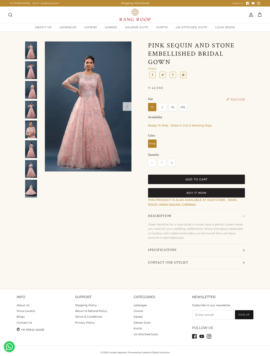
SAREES (111, 27)
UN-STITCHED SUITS (191, 27)
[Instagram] (258, 3)
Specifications (162, 250)
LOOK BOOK (225, 27)
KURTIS (162, 27)
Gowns (138, 311)
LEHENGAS (67, 27)
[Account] (250, 14)
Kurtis (138, 328)
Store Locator (26, 311)
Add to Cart (196, 179)
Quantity (153, 155)
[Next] (127, 106)
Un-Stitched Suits (146, 334)
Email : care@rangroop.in (46, 3)
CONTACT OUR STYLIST (168, 263)
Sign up (244, 314)
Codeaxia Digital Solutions (156, 352)
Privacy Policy (85, 322)
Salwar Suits (142, 322)
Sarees (138, 316)
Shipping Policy (86, 305)
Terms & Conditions (88, 316)
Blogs (21, 316)
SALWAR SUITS (136, 27)
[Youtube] (253, 3)
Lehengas (140, 305)
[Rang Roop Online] (135, 14)
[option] (88, 106)
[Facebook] (247, 3)
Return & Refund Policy (91, 311)
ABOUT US (43, 27)
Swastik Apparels (118, 352)
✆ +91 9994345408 (20, 3)
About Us (23, 305)
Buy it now (197, 193)
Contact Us (24, 322)
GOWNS (90, 27)
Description (159, 216)
